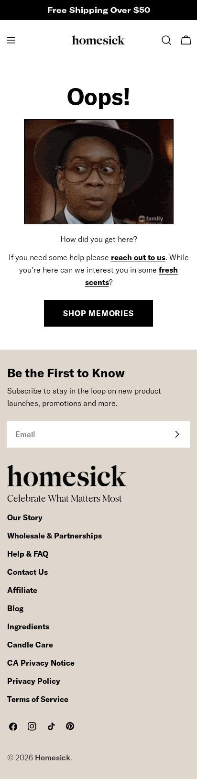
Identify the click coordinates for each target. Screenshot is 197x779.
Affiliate (22, 590)
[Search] (166, 40)
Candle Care (30, 644)
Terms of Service (37, 699)
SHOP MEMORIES (98, 313)
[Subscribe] (177, 434)
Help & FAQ (27, 554)
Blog (15, 608)
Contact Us (27, 572)
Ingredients (28, 626)
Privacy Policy (33, 681)
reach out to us (138, 257)
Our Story (25, 517)
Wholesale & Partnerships (54, 535)
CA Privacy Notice (41, 663)
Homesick (52, 757)
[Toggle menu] (11, 40)
